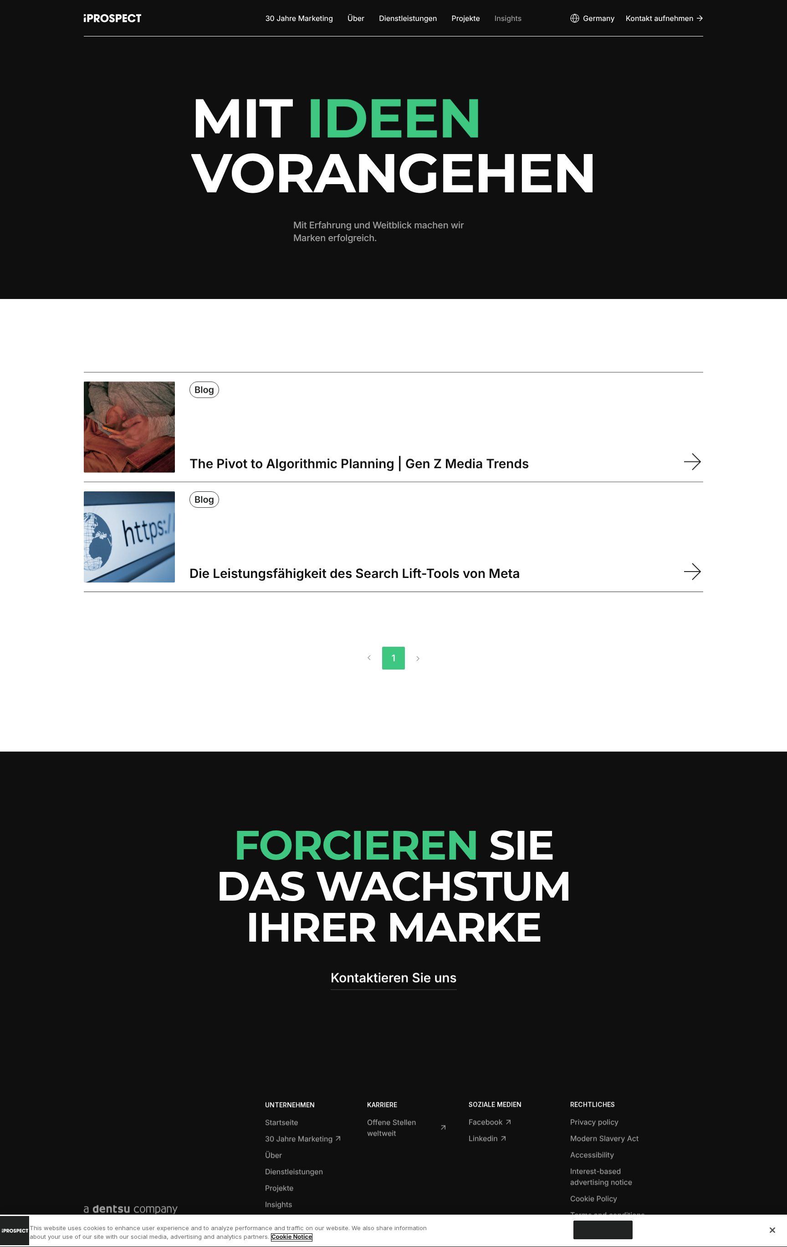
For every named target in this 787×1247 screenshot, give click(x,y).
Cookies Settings (603, 1229)
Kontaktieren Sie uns (394, 977)
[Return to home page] (112, 18)
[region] (393, 1231)
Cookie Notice (291, 1237)
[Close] (772, 1230)
